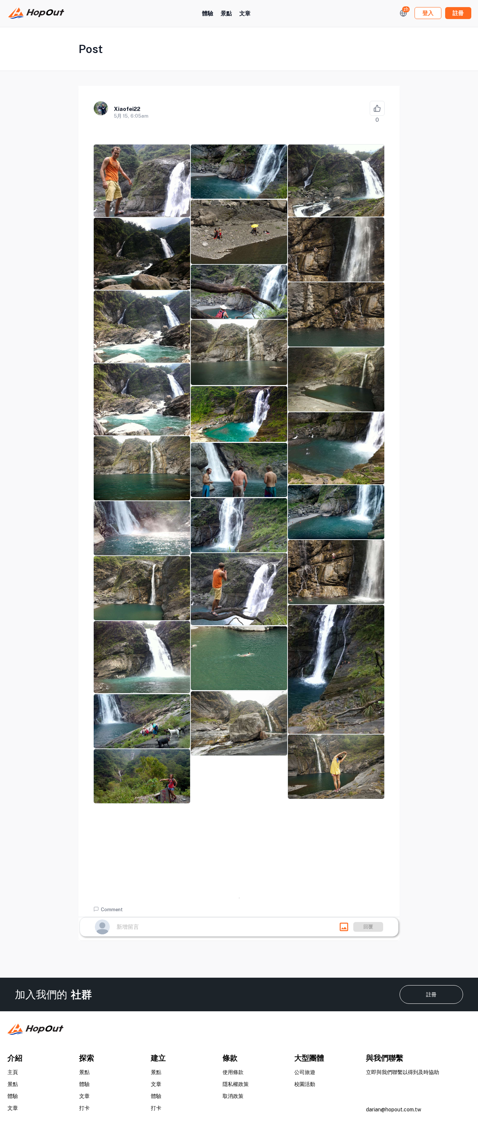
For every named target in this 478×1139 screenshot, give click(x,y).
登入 (428, 13)
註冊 (431, 994)
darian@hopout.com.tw (393, 1109)
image (344, 926)
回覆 (368, 926)
